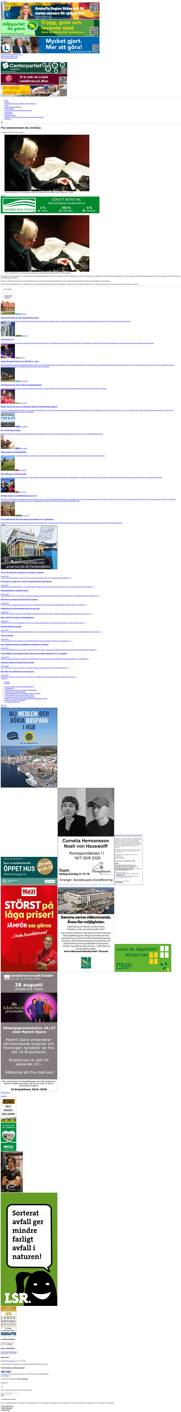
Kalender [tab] (7, 683)
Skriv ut (7, 298)
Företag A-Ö (8, 110)
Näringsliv (21, 103)
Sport (34, 103)
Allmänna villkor (10, 117)
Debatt (7, 107)
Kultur (16, 103)
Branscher (15, 110)
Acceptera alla (5, 1410)
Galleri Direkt (9, 114)
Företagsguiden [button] (9, 109)
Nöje (26, 103)
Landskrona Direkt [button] (10, 115)
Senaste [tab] (7, 682)
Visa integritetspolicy (7, 1406)
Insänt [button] (6, 105)
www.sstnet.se (5, 1375)
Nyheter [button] (7, 102)
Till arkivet (4, 678)
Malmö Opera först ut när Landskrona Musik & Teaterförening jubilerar (26, 698)
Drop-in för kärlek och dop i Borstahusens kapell (19, 686)
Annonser (4, 1)
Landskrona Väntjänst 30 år (15, 700)
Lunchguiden (8, 112)
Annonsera (18, 117)
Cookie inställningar (22, 1379)
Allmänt (7, 103)
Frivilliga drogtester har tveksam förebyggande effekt (22, 693)
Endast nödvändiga (7, 1408)
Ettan (6, 100)
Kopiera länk (8, 296)
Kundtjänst (35, 117)
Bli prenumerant (27, 117)
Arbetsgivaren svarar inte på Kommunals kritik (21, 690)
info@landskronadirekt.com (9, 1352)
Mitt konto (8, 119)
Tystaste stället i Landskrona (15, 692)
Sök (3, 1395)
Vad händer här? (9, 688)
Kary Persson (20, 132)
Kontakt (41, 117)
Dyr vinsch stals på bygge (12, 702)
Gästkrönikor (17, 107)
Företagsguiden (5, 1092)
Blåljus (12, 103)
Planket (11, 107)
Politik (30, 103)
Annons (3, 195)
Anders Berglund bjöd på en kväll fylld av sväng (19, 695)
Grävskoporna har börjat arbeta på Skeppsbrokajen (20, 697)
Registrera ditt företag (25, 110)
